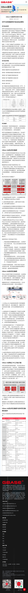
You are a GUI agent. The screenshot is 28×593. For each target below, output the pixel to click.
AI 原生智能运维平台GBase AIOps (9, 515)
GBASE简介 (5, 564)
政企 (3, 538)
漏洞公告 (4, 557)
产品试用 (4, 550)
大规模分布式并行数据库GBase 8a (9, 503)
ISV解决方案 (5, 522)
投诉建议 (4, 554)
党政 (3, 540)
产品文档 (4, 547)
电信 (3, 536)
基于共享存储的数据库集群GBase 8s (10, 506)
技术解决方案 (5, 520)
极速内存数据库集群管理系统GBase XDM (11, 510)
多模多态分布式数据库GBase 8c (9, 508)
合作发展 (4, 529)
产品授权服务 (5, 559)
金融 (3, 533)
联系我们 (18, 564)
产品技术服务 (5, 552)
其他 (3, 543)
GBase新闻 (5, 565)
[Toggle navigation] (26, 2)
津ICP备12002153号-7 (7, 577)
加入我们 (14, 564)
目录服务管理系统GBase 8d (8, 512)
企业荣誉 (9, 564)
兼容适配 (4, 527)
